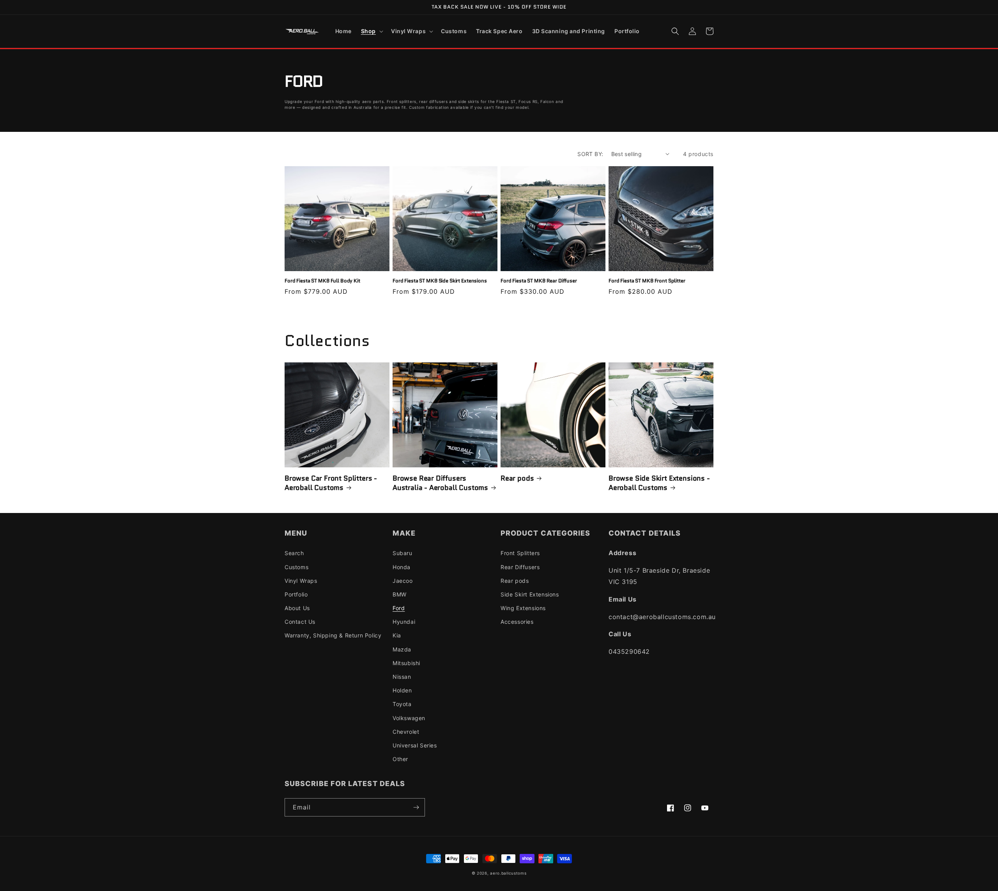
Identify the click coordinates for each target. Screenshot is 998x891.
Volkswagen (409, 718)
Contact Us (300, 621)
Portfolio (296, 594)
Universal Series (415, 745)
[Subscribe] (416, 807)
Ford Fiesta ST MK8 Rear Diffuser (539, 281)
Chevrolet (406, 731)
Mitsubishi (406, 663)
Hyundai (404, 621)
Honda (402, 567)
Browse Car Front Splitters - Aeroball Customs (331, 483)
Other (400, 759)
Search (294, 553)
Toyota (402, 704)
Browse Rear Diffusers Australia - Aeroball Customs (440, 483)
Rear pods (517, 478)
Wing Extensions (523, 608)
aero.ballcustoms (508, 873)
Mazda (402, 649)
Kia (397, 635)
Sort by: (590, 154)
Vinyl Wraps (301, 580)
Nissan (402, 676)
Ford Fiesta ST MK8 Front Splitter (647, 281)
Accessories (517, 621)
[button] (371, 31)
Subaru (402, 553)
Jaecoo (403, 580)
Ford (399, 608)
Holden (402, 690)
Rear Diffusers (520, 567)
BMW (400, 594)
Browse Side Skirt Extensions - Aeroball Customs (659, 483)
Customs (296, 567)
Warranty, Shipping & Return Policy (333, 635)
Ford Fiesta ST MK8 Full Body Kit (322, 281)
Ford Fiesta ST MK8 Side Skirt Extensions (440, 281)
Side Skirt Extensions (530, 594)
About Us (297, 608)
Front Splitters (520, 553)
